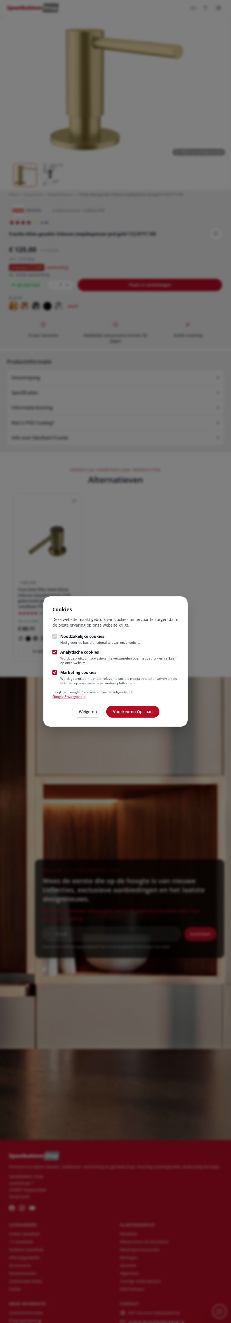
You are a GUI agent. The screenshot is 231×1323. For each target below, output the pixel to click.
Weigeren (88, 711)
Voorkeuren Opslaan (133, 711)
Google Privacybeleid (68, 696)
